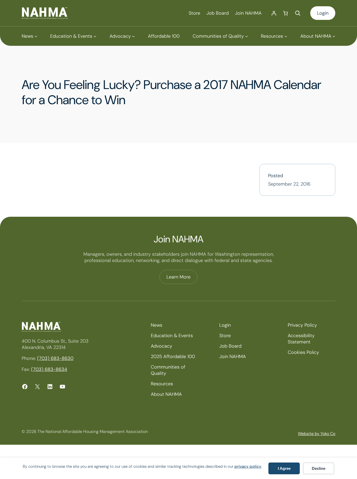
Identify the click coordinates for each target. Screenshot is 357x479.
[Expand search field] (297, 13)
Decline (318, 468)
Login (323, 13)
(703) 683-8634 (49, 369)
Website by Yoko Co (316, 433)
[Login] (274, 13)
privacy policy (247, 466)
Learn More (178, 277)
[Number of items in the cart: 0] (285, 13)
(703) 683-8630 (55, 358)
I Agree (284, 468)
